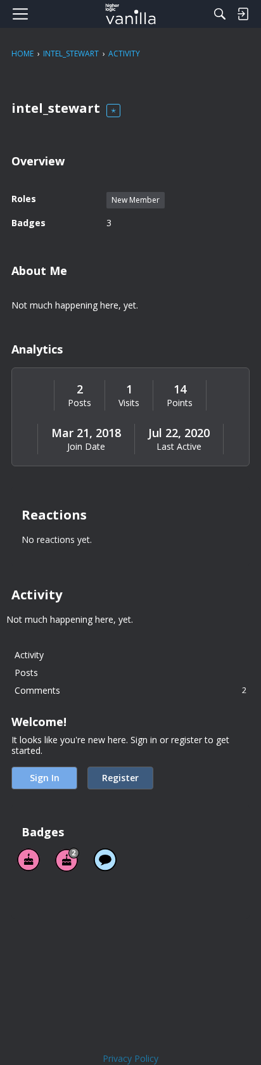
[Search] (219, 14)
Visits (128, 403)
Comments (130, 690)
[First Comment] (105, 860)
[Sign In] (242, 14)
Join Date (86, 446)
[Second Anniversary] (67, 860)
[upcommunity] (131, 14)
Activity (29, 655)
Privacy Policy (130, 1058)
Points (180, 403)
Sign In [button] (45, 778)
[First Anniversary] (28, 860)
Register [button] (120, 778)
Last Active (178, 446)
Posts (79, 403)
